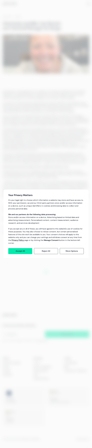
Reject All (46, 251)
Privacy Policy (18, 240)
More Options (72, 251)
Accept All (20, 251)
